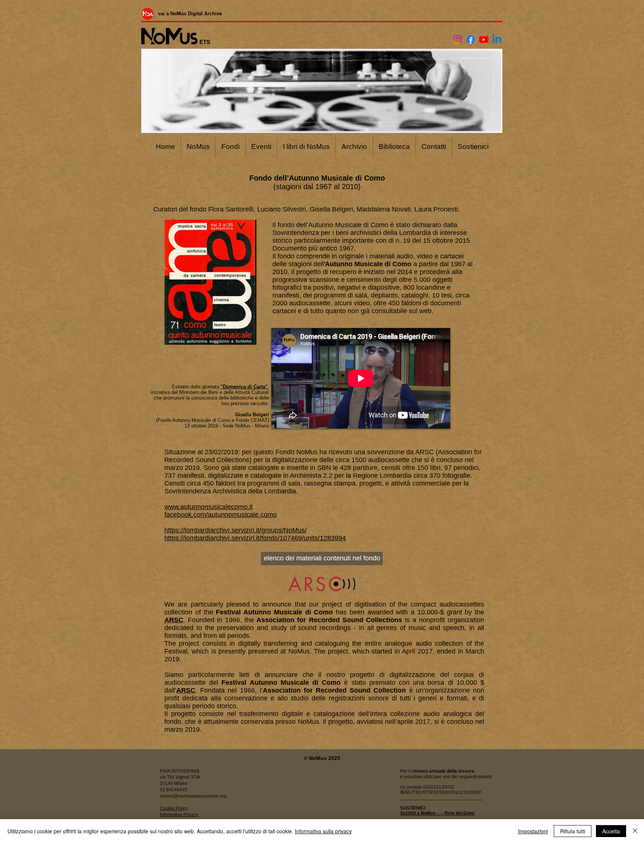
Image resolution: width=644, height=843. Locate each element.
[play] (240, 338)
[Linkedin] (496, 39)
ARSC (173, 620)
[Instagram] (457, 39)
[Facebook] (470, 39)
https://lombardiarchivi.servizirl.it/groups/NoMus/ (235, 530)
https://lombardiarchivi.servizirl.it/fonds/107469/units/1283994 (255, 538)
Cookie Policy (174, 808)
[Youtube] (483, 39)
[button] (210, 282)
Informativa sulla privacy (323, 831)
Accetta (611, 831)
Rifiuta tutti (572, 831)
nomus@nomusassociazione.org (193, 796)
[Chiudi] (635, 831)
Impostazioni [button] (533, 831)
